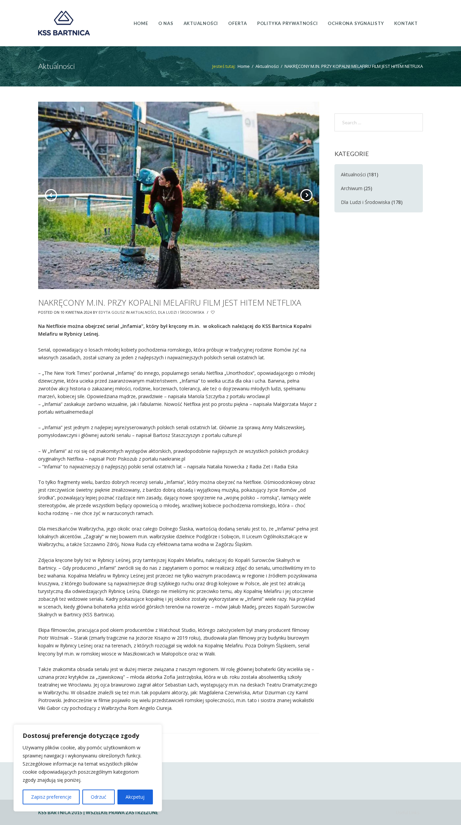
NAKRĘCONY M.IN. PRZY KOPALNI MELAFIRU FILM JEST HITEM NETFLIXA (169, 302)
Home (244, 66)
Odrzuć (98, 797)
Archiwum (351, 188)
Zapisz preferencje (51, 797)
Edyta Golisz (112, 312)
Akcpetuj (135, 797)
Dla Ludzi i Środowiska (181, 312)
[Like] (213, 312)
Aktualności (267, 66)
